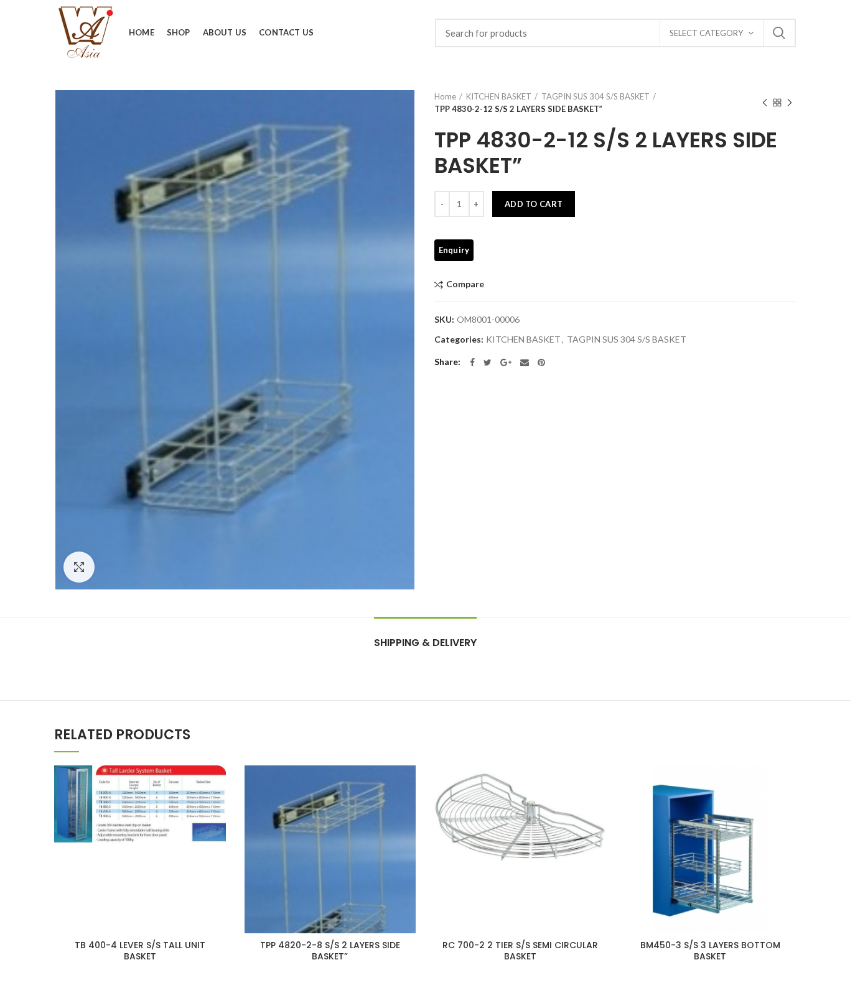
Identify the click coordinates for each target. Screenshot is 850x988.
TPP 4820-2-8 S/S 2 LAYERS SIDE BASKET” (330, 951)
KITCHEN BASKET (498, 96)
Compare (465, 284)
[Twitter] (487, 362)
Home (445, 96)
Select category (706, 33)
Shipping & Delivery (425, 642)
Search (779, 33)
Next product (789, 102)
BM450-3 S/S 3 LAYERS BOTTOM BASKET (710, 951)
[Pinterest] (541, 362)
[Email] (524, 362)
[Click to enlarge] (79, 567)
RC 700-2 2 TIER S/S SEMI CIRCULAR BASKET (520, 951)
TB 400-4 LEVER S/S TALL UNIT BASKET (140, 951)
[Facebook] (472, 362)
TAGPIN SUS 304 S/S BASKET (595, 96)
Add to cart (534, 204)
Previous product (765, 102)
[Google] (506, 362)
